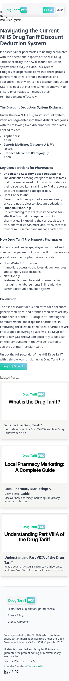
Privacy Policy (15, 615)
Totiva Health (36, 666)
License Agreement (18, 621)
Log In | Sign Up (14, 366)
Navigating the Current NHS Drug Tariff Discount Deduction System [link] (29, 18)
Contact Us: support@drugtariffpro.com (31, 609)
